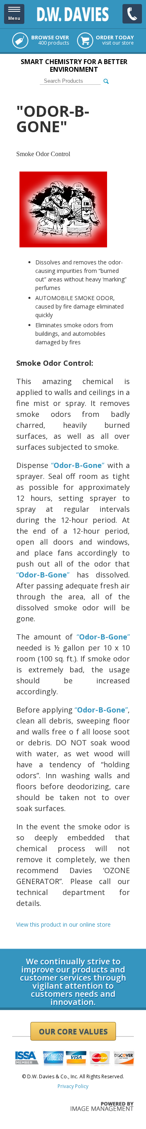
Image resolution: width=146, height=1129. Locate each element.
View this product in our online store (63, 924)
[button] (14, 14)
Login (18, 945)
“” (77, 465)
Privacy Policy (73, 1086)
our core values (73, 1031)
